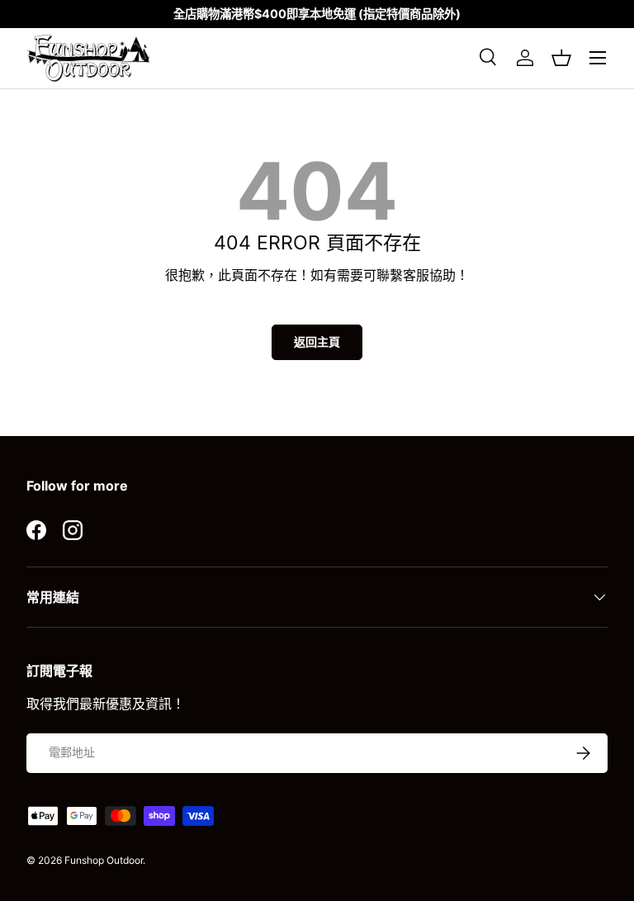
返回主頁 (317, 341)
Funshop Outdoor (103, 860)
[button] (561, 58)
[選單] (598, 58)
